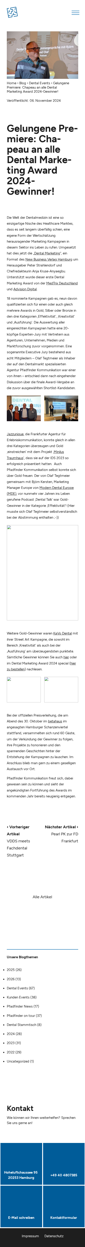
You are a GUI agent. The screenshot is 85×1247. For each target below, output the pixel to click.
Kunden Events (18, 997)
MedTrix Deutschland (62, 283)
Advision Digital (25, 289)
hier (66, 657)
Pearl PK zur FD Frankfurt (61, 834)
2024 (11, 1034)
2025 (11, 970)
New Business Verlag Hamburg (48, 259)
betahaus (55, 721)
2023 (11, 1043)
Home (11, 83)
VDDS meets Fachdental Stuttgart (18, 841)
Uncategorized (18, 1061)
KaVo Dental (62, 633)
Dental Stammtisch (21, 1025)
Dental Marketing (47, 253)
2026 (11, 979)
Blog (22, 83)
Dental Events (39, 83)
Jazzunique (15, 434)
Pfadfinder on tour (21, 1016)
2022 (11, 1052)
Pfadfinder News (20, 1006)
